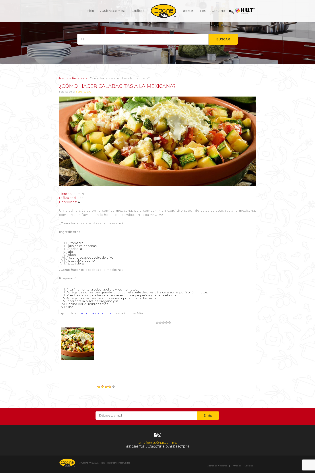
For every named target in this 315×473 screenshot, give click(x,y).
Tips (202, 11)
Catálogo (138, 11)
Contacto (218, 11)
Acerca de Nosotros (217, 465)
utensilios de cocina (95, 313)
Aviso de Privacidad (243, 465)
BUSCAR (223, 39)
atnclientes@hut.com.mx (157, 442)
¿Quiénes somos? (112, 11)
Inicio (90, 11)
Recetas (187, 11)
